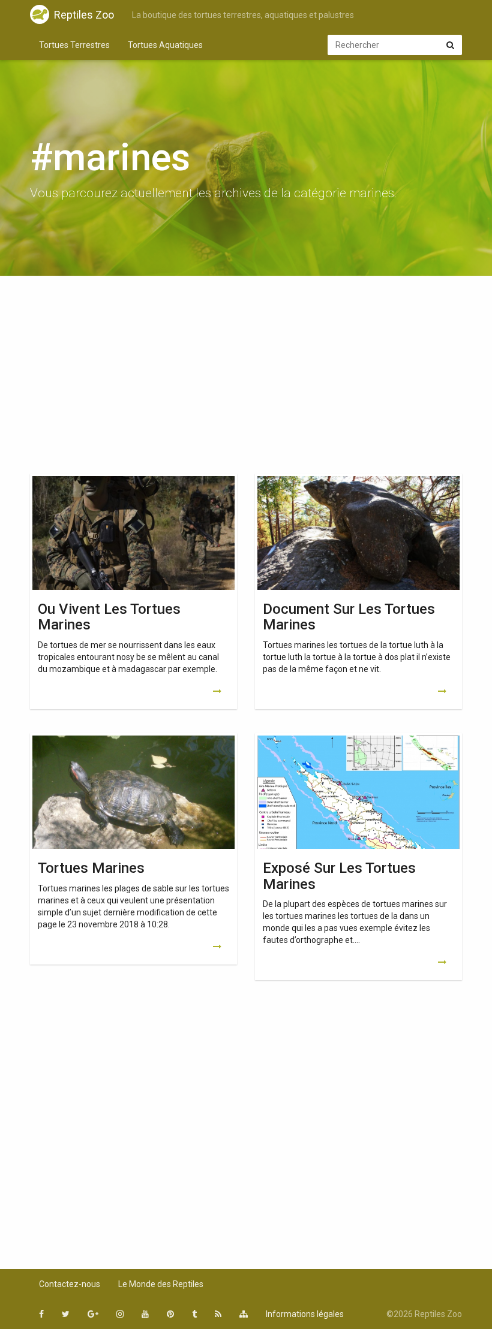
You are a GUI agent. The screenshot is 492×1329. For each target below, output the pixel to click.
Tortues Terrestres (74, 45)
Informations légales (305, 1314)
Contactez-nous (69, 1284)
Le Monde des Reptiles (160, 1284)
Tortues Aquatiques (165, 45)
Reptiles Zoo (84, 14)
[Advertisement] (246, 378)
